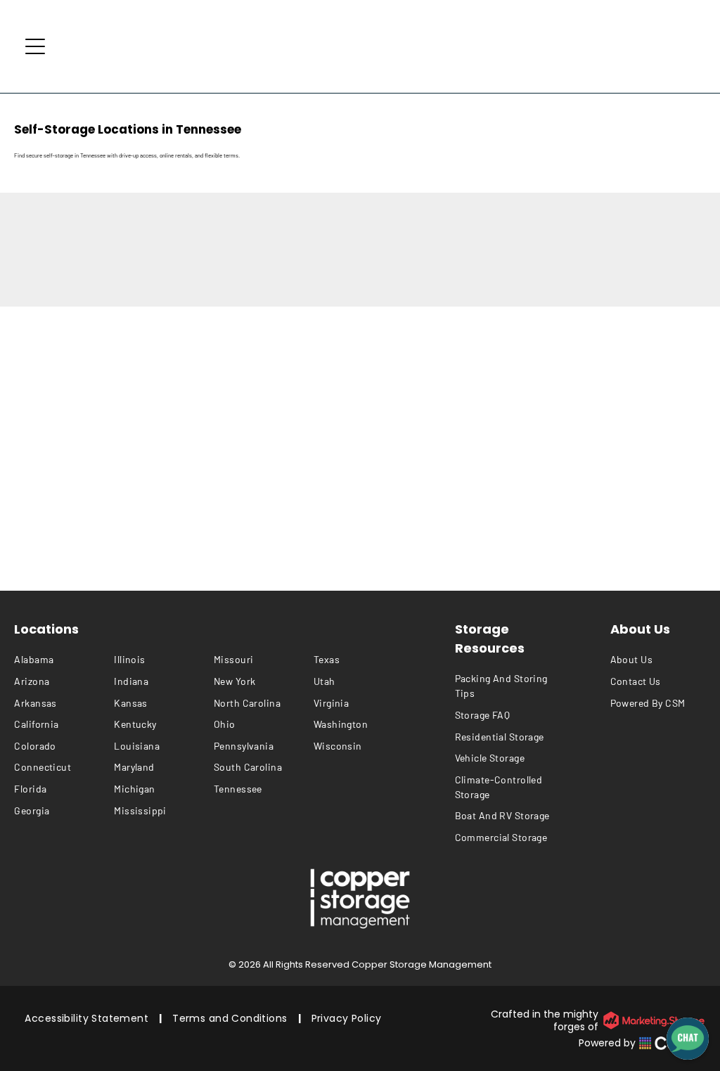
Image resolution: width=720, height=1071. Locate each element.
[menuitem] (64, 660)
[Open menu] (35, 46)
